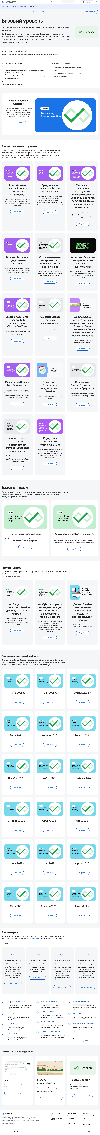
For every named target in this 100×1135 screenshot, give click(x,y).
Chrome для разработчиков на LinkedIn (90, 1121)
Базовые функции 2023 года (88, 987)
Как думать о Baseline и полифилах (74, 533)
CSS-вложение (13, 1034)
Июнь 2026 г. (17, 692)
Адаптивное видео (47, 1012)
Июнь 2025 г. (17, 863)
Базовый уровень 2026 (13, 960)
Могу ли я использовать (46, 1081)
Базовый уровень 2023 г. (86, 960)
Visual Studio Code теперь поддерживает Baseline (50, 386)
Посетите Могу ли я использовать (51, 1098)
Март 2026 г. (17, 735)
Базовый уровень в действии (19, 102)
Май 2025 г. (50, 863)
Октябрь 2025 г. (83, 778)
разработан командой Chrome (18, 55)
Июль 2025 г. (82, 820)
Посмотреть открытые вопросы (56, 1119)
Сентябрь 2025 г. (17, 820)
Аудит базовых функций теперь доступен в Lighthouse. (17, 190)
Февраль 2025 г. (50, 906)
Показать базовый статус (82, 1095)
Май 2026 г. (50, 692)
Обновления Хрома (72, 1118)
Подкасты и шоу (71, 1123)
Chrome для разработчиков (74, 1116)
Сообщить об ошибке (56, 1116)
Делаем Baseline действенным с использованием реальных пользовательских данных (82, 612)
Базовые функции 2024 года (64, 987)
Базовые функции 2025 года (39, 978)
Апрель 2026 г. (82, 692)
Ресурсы (24, 2)
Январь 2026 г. (82, 735)
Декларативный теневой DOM (84, 1024)
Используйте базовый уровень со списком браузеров (82, 385)
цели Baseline (34, 939)
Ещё (51, 2)
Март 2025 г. (17, 906)
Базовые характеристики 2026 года (15, 983)
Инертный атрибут (47, 1022)
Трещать (76, 1036)
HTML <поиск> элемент (49, 1002)
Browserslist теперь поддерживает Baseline (17, 260)
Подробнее (19, 122)
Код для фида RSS (88, 1124)
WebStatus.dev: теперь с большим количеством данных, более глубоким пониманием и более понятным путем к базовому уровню (82, 326)
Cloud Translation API (38, 12)
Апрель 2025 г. (82, 863)
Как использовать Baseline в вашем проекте (50, 320)
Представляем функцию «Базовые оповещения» (50, 188)
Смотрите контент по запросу (29, 6)
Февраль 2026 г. (50, 735)
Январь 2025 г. (82, 906)
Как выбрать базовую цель (25, 533)
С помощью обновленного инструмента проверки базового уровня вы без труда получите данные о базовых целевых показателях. (83, 196)
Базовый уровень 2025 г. (37, 960)
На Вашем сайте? (80, 1079)
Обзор (31, 2)
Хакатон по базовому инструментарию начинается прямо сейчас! (82, 262)
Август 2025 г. (50, 820)
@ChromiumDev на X (88, 1116)
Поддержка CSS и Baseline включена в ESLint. (50, 441)
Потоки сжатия (78, 1014)
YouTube (85, 1118)
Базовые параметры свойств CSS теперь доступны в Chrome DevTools (17, 321)
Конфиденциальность (20, 1131)
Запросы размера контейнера (19, 1002)
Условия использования (8, 1131)
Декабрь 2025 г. (17, 778)
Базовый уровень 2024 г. (62, 960)
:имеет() (11, 1014)
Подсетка (11, 1024)
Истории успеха (71, 1121)
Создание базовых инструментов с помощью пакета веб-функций (50, 262)
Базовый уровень (41, 2)
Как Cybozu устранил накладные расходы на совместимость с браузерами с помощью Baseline (50, 610)
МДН (7, 1079)
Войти (96, 2)
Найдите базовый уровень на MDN (19, 1093)
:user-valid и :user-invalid (81, 1002)
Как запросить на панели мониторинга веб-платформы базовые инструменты (17, 444)
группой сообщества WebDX (50, 55)
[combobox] (68, 1)
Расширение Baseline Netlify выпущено (17, 383)
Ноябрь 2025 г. (50, 778)
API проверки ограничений (50, 1032)
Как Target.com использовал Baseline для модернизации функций (17, 609)
